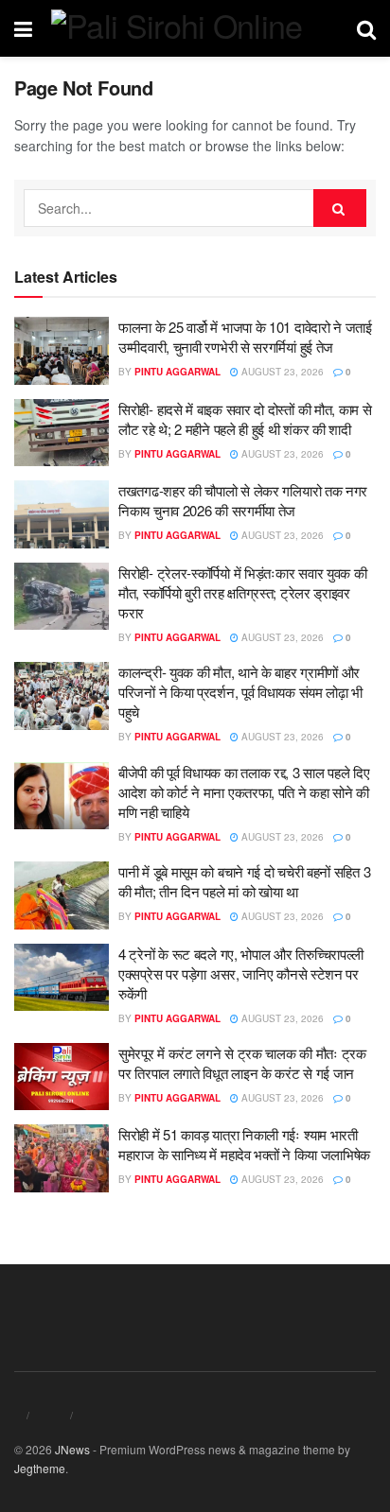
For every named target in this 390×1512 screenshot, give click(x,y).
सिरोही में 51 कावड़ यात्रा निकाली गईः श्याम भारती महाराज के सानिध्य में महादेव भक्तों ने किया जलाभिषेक (244, 1144)
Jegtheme (39, 1468)
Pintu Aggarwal (177, 371)
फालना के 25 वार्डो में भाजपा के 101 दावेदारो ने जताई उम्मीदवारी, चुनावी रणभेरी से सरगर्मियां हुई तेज (245, 336)
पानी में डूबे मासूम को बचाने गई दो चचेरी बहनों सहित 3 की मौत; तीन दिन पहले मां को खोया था (244, 881)
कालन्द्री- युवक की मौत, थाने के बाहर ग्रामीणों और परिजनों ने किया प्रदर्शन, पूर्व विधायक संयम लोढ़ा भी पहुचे (240, 691)
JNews (72, 1449)
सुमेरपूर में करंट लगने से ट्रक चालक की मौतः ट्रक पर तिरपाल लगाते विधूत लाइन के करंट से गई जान (242, 1063)
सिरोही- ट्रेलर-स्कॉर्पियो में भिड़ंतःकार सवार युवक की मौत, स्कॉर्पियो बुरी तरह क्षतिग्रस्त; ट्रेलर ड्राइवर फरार (242, 592)
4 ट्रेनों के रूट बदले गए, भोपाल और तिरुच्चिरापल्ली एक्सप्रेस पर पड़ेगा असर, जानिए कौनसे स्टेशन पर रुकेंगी (240, 973)
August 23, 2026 (281, 371)
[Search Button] (339, 208)
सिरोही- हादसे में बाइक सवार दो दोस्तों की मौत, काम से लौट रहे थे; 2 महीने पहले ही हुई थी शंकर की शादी (245, 419)
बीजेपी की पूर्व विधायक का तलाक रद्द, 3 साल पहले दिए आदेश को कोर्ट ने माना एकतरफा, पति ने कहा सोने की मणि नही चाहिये (244, 792)
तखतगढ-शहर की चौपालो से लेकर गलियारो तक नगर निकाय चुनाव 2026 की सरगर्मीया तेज (242, 500)
